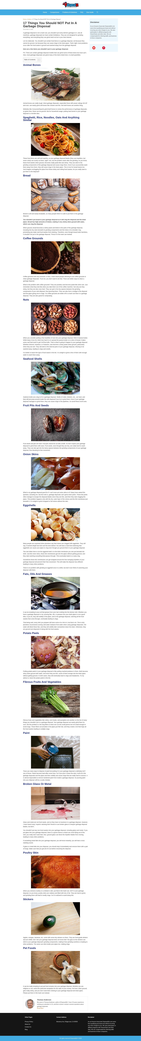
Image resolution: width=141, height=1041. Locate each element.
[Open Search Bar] (97, 12)
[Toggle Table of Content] (38, 59)
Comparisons (54, 12)
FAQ (81, 12)
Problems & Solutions (70, 12)
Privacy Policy (29, 1021)
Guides (29, 19)
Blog (26, 1029)
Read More (40, 1008)
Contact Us (28, 1027)
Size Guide (89, 12)
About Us (27, 1024)
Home (45, 12)
